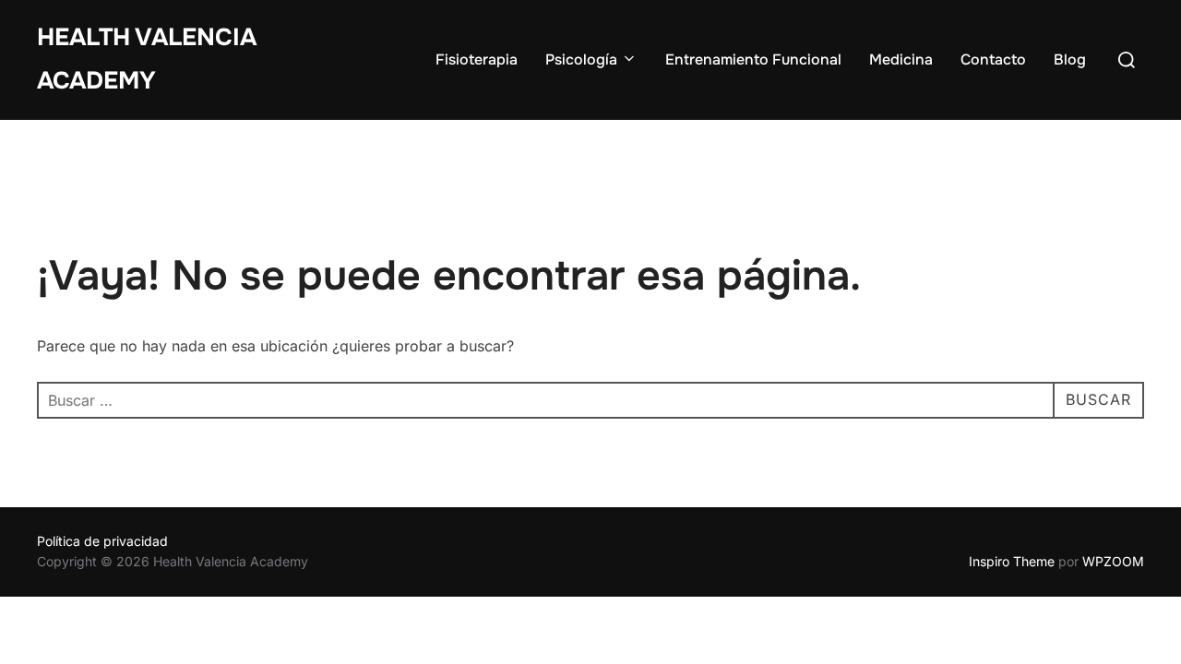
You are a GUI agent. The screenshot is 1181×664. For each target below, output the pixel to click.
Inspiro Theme (1012, 561)
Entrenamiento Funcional (753, 59)
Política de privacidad (102, 541)
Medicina (901, 59)
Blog (1070, 59)
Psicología (581, 59)
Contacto (993, 59)
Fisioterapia (476, 59)
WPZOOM (1113, 561)
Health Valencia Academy (146, 59)
